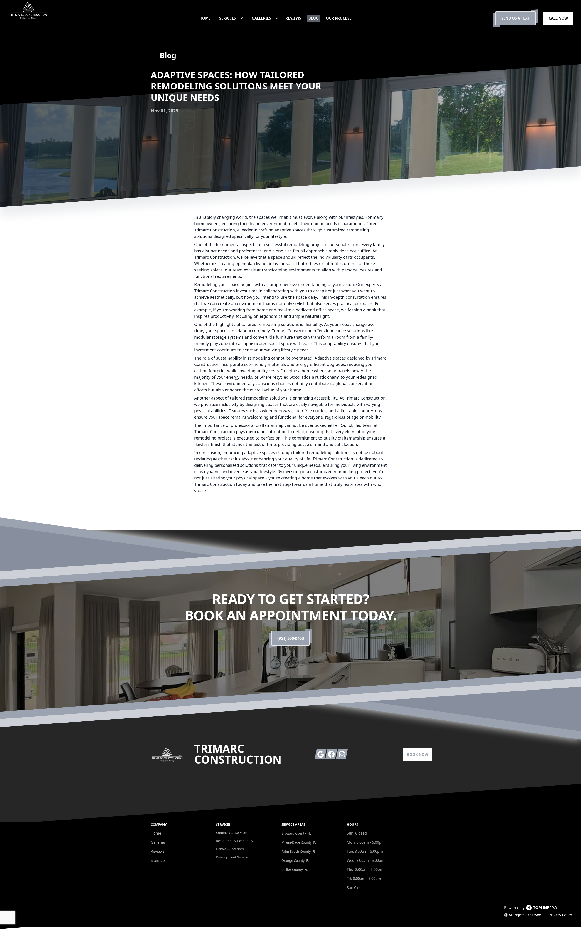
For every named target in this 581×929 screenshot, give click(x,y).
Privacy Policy (560, 914)
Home (156, 833)
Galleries (158, 842)
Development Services (233, 857)
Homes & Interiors (230, 849)
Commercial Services (232, 832)
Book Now (417, 754)
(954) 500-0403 (290, 638)
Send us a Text (515, 18)
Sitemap (158, 860)
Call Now (558, 18)
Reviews (158, 851)
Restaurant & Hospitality (234, 841)
